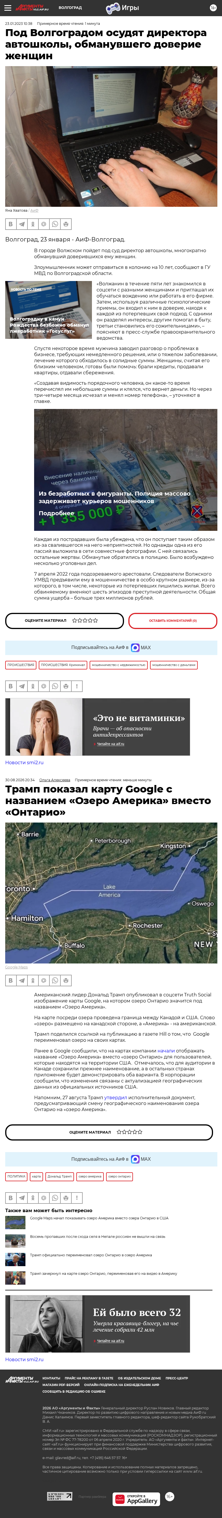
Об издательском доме (139, 1378)
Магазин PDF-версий (60, 1385)
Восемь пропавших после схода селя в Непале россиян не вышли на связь (97, 1236)
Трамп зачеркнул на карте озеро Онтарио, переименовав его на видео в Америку (103, 1273)
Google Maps (16, 967)
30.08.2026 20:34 (20, 780)
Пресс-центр (177, 1378)
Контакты (51, 1378)
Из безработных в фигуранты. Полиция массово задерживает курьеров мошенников (114, 497)
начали (167, 1051)
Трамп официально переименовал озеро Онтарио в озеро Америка (91, 1255)
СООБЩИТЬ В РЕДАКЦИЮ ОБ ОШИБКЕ (74, 1392)
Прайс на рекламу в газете (89, 1378)
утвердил (116, 1097)
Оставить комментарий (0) (173, 621)
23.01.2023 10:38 (18, 23)
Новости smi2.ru (24, 762)
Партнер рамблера (92, 1496)
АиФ (34, 210)
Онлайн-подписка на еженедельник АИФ (121, 1385)
